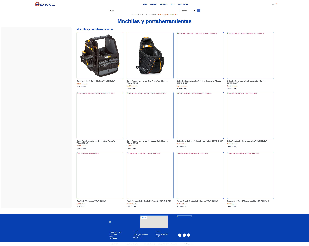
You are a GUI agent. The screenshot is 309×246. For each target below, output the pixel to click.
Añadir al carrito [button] (81, 86)
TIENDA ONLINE (183, 4)
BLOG (172, 4)
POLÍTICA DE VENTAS (189, 243)
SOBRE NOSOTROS (115, 232)
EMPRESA (153, 4)
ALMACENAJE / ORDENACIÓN (146, 15)
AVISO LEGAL (115, 243)
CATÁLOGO (113, 238)
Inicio (133, 15)
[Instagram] (184, 235)
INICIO (145, 4)
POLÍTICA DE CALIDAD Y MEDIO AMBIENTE (167, 243)
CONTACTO (163, 4)
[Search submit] (198, 10)
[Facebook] (179, 235)
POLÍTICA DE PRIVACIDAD (131, 243)
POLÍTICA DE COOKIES (149, 243)
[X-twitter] (188, 235)
